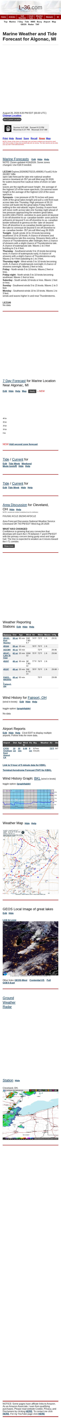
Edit (33, 159)
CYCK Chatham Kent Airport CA (7, 753)
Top (6, 22)
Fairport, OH (37, 697)
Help (46, 159)
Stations (7, 635)
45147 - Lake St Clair (6, 655)
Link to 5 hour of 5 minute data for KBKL (24, 765)
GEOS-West (21, 980)
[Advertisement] (30, 77)
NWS (33, 22)
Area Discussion (15, 505)
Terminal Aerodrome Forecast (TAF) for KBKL (27, 770)
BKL (37, 778)
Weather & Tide (39, 17)
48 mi (15, 661)
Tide (27, 22)
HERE (29, 1411)
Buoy (39, 22)
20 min (20, 749)
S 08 (25, 748)
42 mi (15, 653)
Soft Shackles (22, 17)
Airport (47, 22)
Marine (12, 22)
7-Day (20, 22)
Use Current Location (12, 119)
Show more (8, 546)
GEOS (23, 24)
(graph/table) (23, 708)
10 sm (14, 749)
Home (3, 17)
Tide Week (14, 464)
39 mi (15, 646)
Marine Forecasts (16, 159)
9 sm (30, 749)
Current (17, 459)
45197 (6, 669)
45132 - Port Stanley (6, 640)
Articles (12, 17)
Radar (31, 24)
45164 (6, 646)
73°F (52, 748)
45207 (6, 661)
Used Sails (31, 17)
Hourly (32, 391)
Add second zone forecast (23, 444)
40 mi (15, 650)
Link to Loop (9, 920)
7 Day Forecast (14, 381)
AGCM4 (6, 650)
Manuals (49, 17)
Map (54, 22)
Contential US (37, 980)
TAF (37, 24)
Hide (39, 159)
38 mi (15, 638)
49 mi (15, 669)
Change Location (12, 115)
